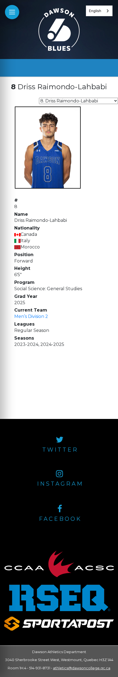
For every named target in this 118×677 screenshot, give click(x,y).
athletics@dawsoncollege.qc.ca (81, 668)
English (95, 11)
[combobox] (99, 10)
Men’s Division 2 (31, 316)
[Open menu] (12, 12)
